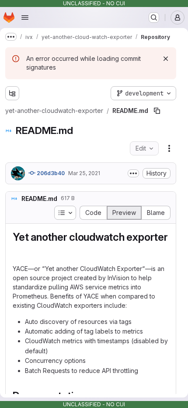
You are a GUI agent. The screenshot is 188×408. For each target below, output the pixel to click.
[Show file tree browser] (12, 93)
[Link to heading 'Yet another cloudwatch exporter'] (18, 250)
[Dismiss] (165, 58)
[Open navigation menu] (25, 18)
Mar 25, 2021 (84, 173)
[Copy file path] (157, 111)
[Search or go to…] (154, 17)
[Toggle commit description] (133, 173)
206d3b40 (50, 173)
